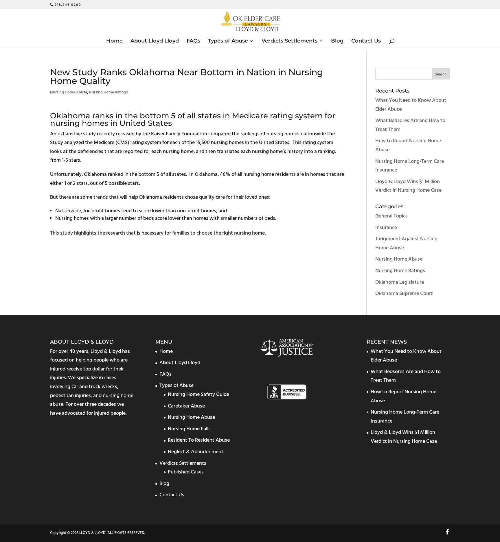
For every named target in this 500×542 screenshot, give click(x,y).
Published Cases (186, 472)
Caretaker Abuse (186, 406)
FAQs (193, 41)
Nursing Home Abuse (68, 92)
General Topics (391, 216)
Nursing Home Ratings (108, 92)
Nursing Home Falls (189, 429)
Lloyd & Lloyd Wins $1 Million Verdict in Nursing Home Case (408, 186)
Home (114, 41)
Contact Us (366, 41)
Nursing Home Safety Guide (198, 394)
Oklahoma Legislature (399, 282)
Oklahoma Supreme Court (404, 294)
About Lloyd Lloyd (154, 41)
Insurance (386, 228)
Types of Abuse (228, 41)
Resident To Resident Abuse (199, 440)
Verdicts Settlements (289, 41)
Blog (337, 41)
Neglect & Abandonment (195, 452)
